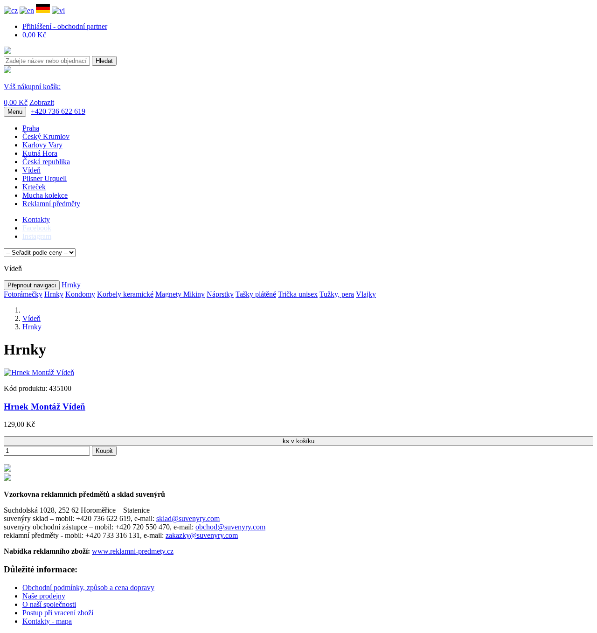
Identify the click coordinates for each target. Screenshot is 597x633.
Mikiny (194, 294)
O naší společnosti (49, 604)
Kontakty (36, 219)
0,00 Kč (34, 35)
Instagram (36, 236)
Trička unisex (298, 294)
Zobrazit (41, 102)
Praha (30, 128)
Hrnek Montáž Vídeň (44, 406)
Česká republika (46, 162)
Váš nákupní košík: (32, 86)
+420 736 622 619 (58, 111)
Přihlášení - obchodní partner (64, 26)
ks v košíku (298, 441)
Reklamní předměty (51, 204)
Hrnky (71, 285)
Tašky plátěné (256, 294)
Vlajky (366, 294)
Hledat (104, 60)
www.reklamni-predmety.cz (133, 551)
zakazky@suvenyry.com (202, 535)
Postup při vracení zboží (57, 613)
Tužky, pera (336, 294)
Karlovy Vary (42, 145)
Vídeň (31, 170)
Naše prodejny (43, 596)
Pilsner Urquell (44, 178)
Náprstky (220, 294)
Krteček (34, 187)
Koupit (104, 450)
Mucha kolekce (45, 195)
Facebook (36, 228)
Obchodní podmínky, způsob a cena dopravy (88, 587)
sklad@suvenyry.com (188, 518)
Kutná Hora (39, 153)
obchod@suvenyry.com (230, 527)
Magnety (169, 294)
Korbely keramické (125, 294)
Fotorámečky (23, 294)
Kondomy (80, 294)
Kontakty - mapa (47, 621)
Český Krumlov (45, 136)
